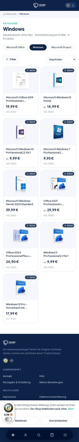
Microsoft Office (15, 47)
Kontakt (7, 376)
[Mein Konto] (25, 434)
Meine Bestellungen (51, 382)
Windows (38, 47)
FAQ (42, 376)
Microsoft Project (61, 47)
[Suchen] (38, 434)
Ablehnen (21, 420)
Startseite (11, 14)
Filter (13, 59)
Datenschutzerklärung (53, 396)
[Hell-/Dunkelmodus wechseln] (70, 5)
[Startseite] (39, 5)
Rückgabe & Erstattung (16, 382)
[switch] (8, 419)
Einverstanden (58, 420)
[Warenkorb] (52, 434)
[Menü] (65, 434)
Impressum (9, 396)
